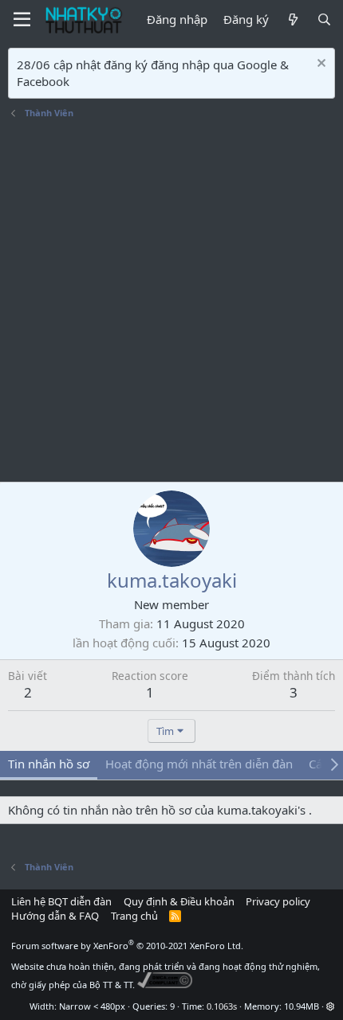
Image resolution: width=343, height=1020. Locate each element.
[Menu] (22, 20)
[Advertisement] (171, 302)
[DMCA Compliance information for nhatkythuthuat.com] (164, 985)
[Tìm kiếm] (324, 19)
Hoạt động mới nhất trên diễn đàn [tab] (199, 764)
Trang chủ (134, 916)
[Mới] (292, 19)
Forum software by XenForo (127, 946)
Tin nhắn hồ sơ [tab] (48, 764)
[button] (330, 1006)
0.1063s (222, 1006)
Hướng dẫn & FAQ (55, 916)
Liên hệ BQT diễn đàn (61, 901)
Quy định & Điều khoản (179, 901)
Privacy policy (278, 901)
